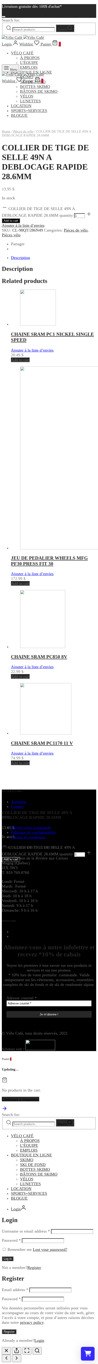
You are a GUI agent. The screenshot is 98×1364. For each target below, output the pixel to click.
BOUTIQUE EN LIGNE (31, 1155)
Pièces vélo (11, 235)
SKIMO (26, 1160)
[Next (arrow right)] (16, 1358)
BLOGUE (19, 1198)
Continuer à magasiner (20, 1099)
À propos (18, 801)
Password (11, 1240)
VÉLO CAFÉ (22, 53)
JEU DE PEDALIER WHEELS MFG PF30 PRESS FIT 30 (49, 560)
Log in (8, 1258)
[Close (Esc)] (6, 1351)
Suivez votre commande (31, 827)
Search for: (11, 20)
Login (39, 1340)
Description (20, 257)
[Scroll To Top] (4, 1110)
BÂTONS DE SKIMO (38, 1174)
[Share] (16, 1351)
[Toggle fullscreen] (26, 1351)
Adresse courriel (21, 998)
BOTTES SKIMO (35, 1169)
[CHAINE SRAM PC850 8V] (42, 646)
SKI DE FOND (33, 1164)
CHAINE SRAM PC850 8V (39, 656)
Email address (15, 1289)
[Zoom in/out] (37, 1351)
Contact (17, 806)
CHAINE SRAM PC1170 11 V (42, 743)
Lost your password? (50, 1249)
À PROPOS (30, 58)
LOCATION (21, 1188)
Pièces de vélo (23, 131)
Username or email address (26, 1231)
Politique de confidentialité (33, 832)
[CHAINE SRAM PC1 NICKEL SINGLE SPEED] (38, 324)
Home (6, 131)
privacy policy (32, 1322)
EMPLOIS (29, 1150)
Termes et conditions (28, 837)
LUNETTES (30, 1184)
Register (34, 1267)
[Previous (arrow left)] (6, 1358)
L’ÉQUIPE (29, 1145)
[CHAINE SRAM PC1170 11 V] (45, 733)
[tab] (53, 257)
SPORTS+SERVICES (29, 1193)
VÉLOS (26, 1179)
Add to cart (11, 220)
